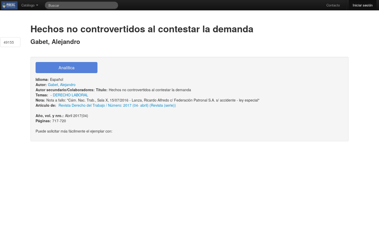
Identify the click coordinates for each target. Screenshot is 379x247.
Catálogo (28, 5)
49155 (9, 42)
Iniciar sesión (363, 5)
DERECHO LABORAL (70, 94)
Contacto (333, 5)
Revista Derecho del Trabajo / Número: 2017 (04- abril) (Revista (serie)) (117, 105)
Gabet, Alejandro (62, 84)
